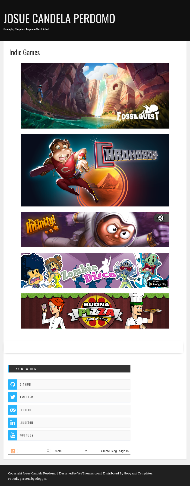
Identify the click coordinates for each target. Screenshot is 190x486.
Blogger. (41, 478)
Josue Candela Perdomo (59, 17)
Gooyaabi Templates (138, 473)
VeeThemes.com (89, 473)
